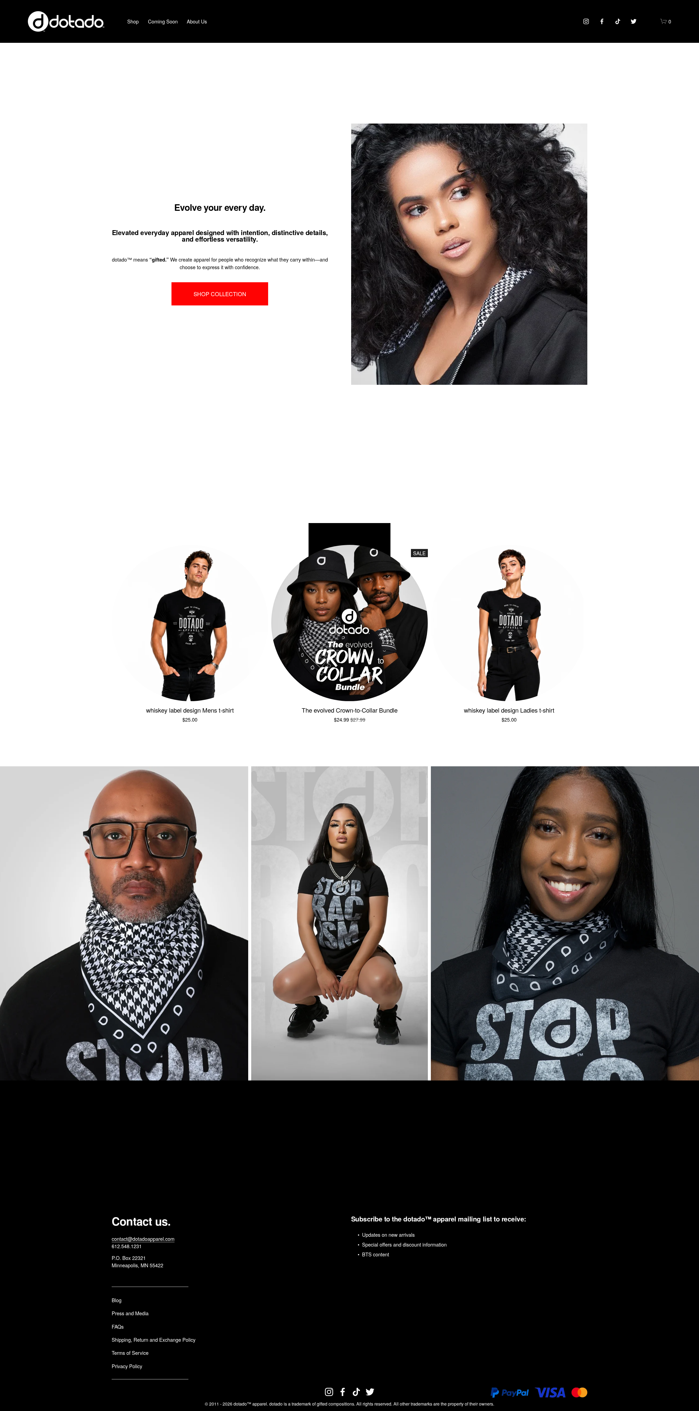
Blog (117, 1300)
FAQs (118, 1326)
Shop (133, 21)
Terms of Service (130, 1352)
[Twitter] (633, 21)
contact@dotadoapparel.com (143, 1238)
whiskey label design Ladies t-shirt (509, 710)
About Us (197, 21)
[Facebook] (602, 21)
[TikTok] (617, 21)
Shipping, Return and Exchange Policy (154, 1339)
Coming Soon (163, 21)
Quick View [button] (190, 691)
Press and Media (130, 1313)
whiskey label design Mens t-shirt (190, 710)
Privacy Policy (127, 1366)
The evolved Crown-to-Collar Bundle (350, 710)
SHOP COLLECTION (220, 294)
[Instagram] (586, 21)
